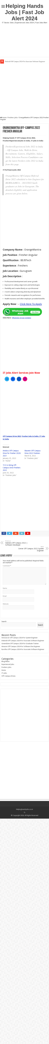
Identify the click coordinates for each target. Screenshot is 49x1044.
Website (6, 604)
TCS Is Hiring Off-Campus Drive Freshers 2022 (11, 467)
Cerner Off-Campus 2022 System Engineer (31, 549)
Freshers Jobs (13, 117)
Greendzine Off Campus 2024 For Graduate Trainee (20, 643)
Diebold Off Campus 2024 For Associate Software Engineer (25, 61)
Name (5, 588)
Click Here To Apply (31, 304)
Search (4, 621)
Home (4, 117)
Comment (7, 566)
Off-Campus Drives (8, 676)
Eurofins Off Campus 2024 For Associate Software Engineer (23, 649)
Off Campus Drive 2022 (12, 436)
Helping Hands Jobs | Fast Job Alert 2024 (24, 12)
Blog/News (6, 661)
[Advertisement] (24, 40)
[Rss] (25, 812)
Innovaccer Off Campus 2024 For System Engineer (20, 638)
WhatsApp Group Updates (21, 318)
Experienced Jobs (8, 664)
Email (5, 596)
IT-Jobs (4, 673)
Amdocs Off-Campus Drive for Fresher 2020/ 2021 (12, 453)
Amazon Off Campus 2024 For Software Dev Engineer (21, 646)
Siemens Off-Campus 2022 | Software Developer (16, 543)
